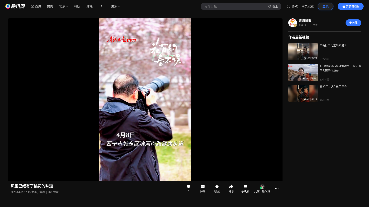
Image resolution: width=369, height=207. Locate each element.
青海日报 (305, 20)
